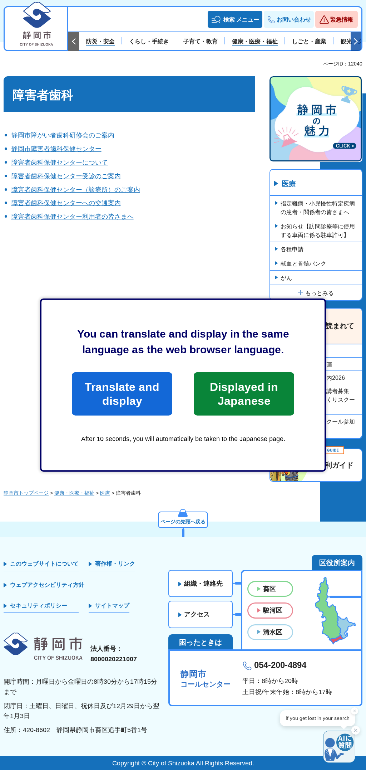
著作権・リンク (115, 564)
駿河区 (272, 610)
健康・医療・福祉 (303, 351)
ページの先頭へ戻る (183, 521)
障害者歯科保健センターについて (59, 162)
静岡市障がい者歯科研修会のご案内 (62, 135)
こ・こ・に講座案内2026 (313, 378)
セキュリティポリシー (38, 605)
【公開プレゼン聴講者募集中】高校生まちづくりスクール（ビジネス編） (318, 399)
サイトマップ (112, 605)
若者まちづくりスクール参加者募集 (318, 425)
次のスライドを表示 (356, 41)
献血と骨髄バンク (303, 264)
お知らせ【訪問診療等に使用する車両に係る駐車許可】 (318, 230)
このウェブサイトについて (44, 564)
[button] (235, 19)
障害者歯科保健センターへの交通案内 (66, 203)
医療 (289, 184)
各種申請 (292, 249)
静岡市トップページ (26, 493)
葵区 (269, 588)
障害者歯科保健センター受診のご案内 (66, 176)
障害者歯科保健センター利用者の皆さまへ (72, 216)
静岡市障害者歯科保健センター (56, 148)
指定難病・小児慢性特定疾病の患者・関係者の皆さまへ (318, 207)
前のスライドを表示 (73, 41)
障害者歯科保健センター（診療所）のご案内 (75, 189)
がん (286, 278)
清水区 (272, 632)
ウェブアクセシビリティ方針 (47, 585)
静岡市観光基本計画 (306, 365)
